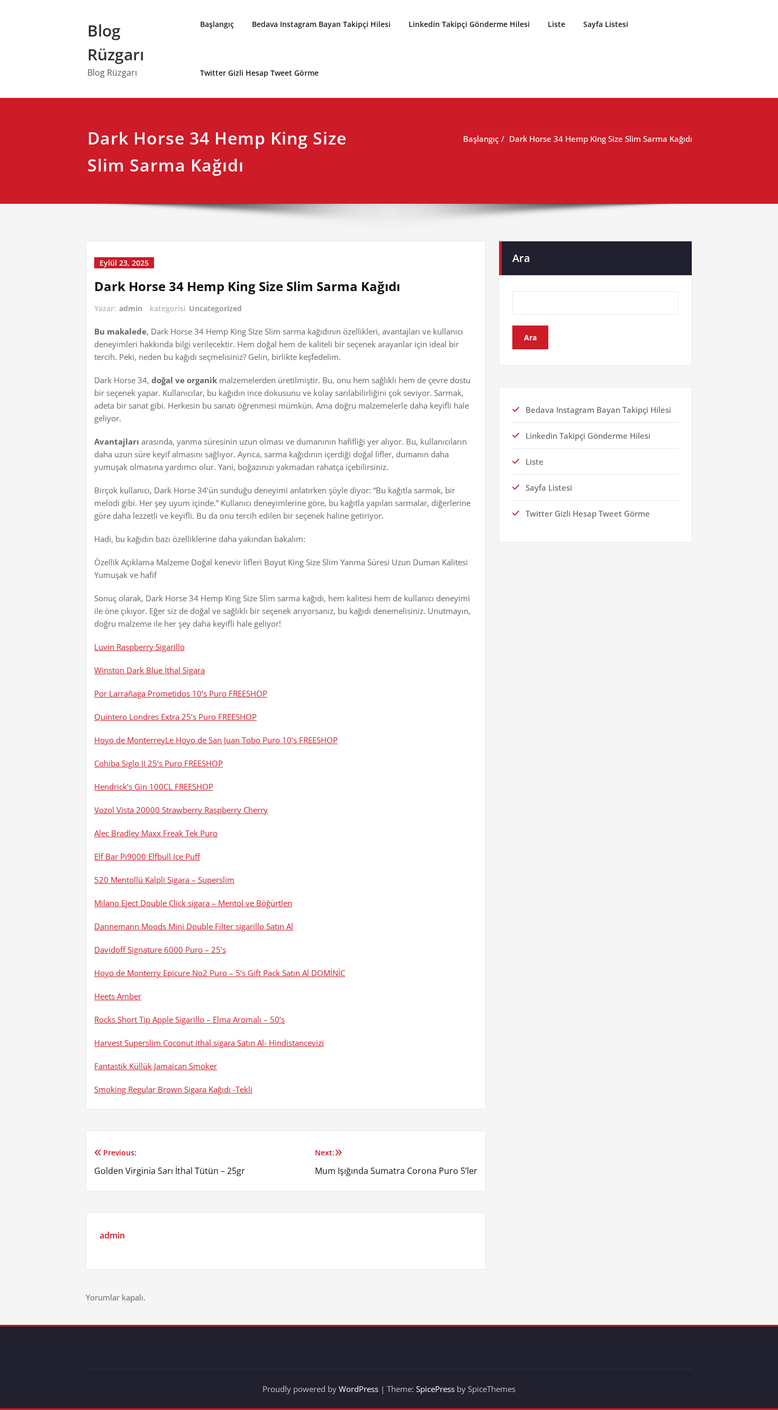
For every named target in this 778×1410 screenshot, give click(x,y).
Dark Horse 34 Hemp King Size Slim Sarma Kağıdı (600, 138)
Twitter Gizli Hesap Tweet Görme (259, 73)
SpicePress (435, 1389)
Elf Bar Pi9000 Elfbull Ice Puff (147, 856)
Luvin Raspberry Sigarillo (139, 646)
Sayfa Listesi (605, 24)
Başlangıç (217, 24)
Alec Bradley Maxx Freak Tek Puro (156, 833)
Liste (556, 24)
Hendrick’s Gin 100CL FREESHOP (153, 786)
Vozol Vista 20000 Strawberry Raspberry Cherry (181, 810)
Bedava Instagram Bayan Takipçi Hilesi (321, 24)
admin (130, 308)
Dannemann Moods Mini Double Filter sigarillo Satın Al (193, 926)
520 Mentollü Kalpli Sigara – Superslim (164, 879)
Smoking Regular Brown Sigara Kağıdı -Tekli (173, 1089)
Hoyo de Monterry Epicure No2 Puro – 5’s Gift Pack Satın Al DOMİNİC (219, 973)
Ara (521, 258)
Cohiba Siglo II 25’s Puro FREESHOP (158, 763)
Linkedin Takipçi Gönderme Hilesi (469, 24)
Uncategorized (215, 308)
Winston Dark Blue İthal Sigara (149, 670)
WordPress (358, 1389)
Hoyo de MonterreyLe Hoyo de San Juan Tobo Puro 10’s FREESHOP (216, 740)
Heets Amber (117, 996)
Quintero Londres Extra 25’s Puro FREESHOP (175, 716)
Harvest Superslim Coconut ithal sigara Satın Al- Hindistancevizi (209, 1042)
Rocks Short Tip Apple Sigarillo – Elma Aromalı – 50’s (189, 1019)
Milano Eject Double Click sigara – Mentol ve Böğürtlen (193, 903)
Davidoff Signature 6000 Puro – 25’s (160, 949)
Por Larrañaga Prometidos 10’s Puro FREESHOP (180, 693)
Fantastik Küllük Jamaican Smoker (155, 1066)
